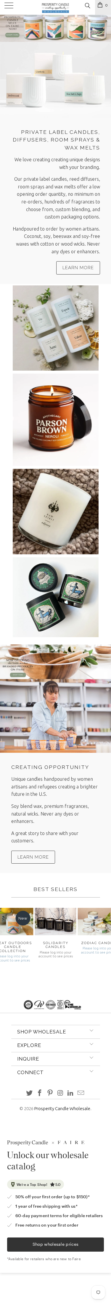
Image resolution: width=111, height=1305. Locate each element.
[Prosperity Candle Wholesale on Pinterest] (50, 1093)
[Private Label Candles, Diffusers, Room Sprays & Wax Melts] (55, 79)
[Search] (87, 5)
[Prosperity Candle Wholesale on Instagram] (60, 1093)
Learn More (78, 267)
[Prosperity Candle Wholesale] (55, 7)
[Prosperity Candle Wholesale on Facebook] (40, 1093)
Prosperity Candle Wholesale (62, 1108)
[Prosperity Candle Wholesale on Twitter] (29, 1093)
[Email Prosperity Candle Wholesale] (80, 1093)
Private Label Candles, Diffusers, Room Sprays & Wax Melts (56, 140)
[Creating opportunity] (55, 716)
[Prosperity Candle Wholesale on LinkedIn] (70, 1093)
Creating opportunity (50, 767)
